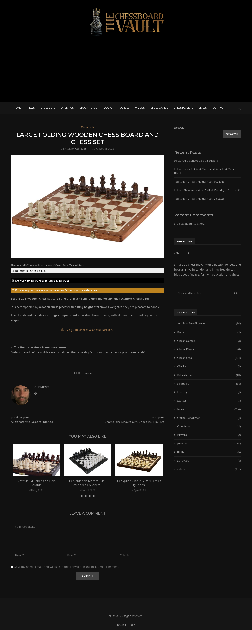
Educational (88, 107)
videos (209, 469)
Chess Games (159, 107)
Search (179, 127)
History (209, 392)
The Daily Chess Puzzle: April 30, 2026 (199, 181)
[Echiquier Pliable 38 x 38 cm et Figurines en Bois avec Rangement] (139, 460)
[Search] (239, 108)
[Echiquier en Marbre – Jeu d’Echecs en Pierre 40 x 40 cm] (87, 460)
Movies (209, 400)
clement (80, 148)
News (31, 107)
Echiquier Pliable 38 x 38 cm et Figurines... (139, 483)
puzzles (209, 443)
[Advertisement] (126, 70)
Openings (67, 107)
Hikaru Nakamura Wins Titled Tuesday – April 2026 (207, 190)
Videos (140, 107)
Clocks (209, 366)
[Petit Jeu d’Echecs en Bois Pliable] (36, 460)
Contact (218, 107)
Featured (209, 383)
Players (209, 435)
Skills (203, 107)
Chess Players (183, 107)
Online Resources (209, 418)
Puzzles (123, 107)
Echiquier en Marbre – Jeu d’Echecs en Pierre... (87, 483)
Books (107, 107)
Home (17, 107)
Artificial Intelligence (209, 323)
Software (209, 460)
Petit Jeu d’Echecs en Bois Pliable (37, 483)
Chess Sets (48, 107)
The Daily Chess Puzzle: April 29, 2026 (199, 198)
